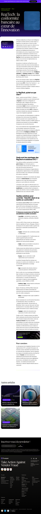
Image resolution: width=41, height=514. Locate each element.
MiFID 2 (36, 122)
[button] (3, 46)
